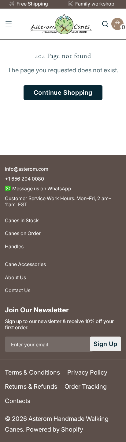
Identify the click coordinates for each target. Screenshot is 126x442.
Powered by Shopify (54, 429)
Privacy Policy (87, 372)
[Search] (105, 24)
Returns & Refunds (31, 386)
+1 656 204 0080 (24, 179)
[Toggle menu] (8, 24)
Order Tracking (86, 386)
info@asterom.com (26, 169)
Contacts (17, 401)
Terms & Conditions (32, 372)
